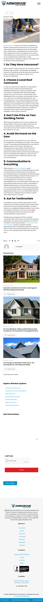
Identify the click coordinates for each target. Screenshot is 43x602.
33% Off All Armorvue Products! (20, 600)
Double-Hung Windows (12, 388)
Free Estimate (38, 600)
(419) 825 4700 (22, 586)
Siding (22, 563)
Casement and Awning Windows (15, 391)
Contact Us (22, 528)
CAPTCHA (9, 456)
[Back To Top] (21, 590)
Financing (22, 537)
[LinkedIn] (15, 241)
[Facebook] (9, 241)
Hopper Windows (11, 402)
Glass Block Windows (12, 405)
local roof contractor (19, 168)
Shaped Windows (11, 399)
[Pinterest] (18, 241)
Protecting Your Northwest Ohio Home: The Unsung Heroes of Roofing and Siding (18, 364)
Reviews (22, 539)
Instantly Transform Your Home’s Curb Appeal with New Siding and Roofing (20, 289)
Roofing (22, 560)
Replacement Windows (22, 554)
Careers (22, 545)
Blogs (22, 531)
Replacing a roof (9, 46)
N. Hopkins (19, 247)
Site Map (26, 596)
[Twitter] (12, 241)
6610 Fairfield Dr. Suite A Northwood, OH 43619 (21, 582)
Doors (22, 557)
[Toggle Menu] (38, 3)
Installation (22, 542)
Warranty (22, 534)
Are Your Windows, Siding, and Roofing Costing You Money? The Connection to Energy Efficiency (20, 330)
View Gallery (10, 483)
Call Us (4, 600)
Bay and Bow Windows (12, 397)
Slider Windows (10, 394)
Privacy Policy (18, 596)
